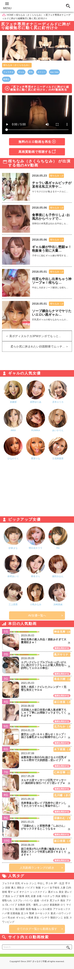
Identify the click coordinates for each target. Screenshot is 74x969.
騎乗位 (6, 79)
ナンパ (45, 887)
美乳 (27, 896)
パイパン (28, 900)
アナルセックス (61, 909)
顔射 (7, 887)
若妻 (33, 896)
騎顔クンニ (57, 917)
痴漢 (28, 909)
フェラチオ (8, 72)
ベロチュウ (48, 896)
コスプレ (18, 900)
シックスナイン (38, 891)
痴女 (62, 900)
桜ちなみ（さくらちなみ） (16, 65)
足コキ (24, 913)
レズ (16, 891)
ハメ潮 (5, 913)
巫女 (36, 917)
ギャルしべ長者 (24, 917)
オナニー (41, 72)
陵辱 (21, 896)
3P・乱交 (59, 883)
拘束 (58, 896)
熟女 (7, 896)
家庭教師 (55, 904)
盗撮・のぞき (41, 900)
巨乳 (31, 72)
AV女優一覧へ (37, 615)
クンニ (33, 883)
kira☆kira (54, 72)
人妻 (62, 887)
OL (7, 904)
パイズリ (30, 887)
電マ (10, 891)
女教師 (21, 904)
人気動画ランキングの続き (37, 867)
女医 (66, 917)
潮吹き (20, 887)
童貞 (53, 913)
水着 (39, 896)
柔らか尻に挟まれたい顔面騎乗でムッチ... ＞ (41, 346)
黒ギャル (53, 891)
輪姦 (34, 909)
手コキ (49, 883)
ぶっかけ (44, 904)
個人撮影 (20, 909)
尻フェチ (55, 900)
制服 (38, 887)
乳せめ (11, 917)
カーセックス (42, 913)
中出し (41, 883)
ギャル (21, 72)
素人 (13, 887)
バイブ (13, 904)
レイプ (14, 896)
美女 (61, 891)
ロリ (62, 904)
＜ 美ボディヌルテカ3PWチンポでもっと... (31, 336)
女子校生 (55, 887)
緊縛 (31, 913)
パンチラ (45, 917)
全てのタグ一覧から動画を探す (37, 928)
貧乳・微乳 (32, 904)
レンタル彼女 (44, 909)
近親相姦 (15, 913)
